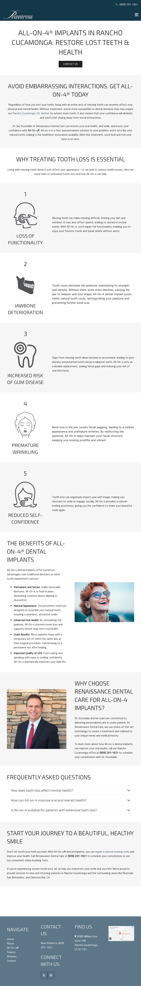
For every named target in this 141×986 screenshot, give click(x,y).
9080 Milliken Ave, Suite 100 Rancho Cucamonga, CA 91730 (86, 942)
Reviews (12, 956)
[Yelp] (44, 975)
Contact (11, 961)
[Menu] (136, 14)
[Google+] (51, 975)
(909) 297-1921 (129, 4)
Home (10, 939)
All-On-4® (13, 948)
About (10, 943)
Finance (11, 952)
